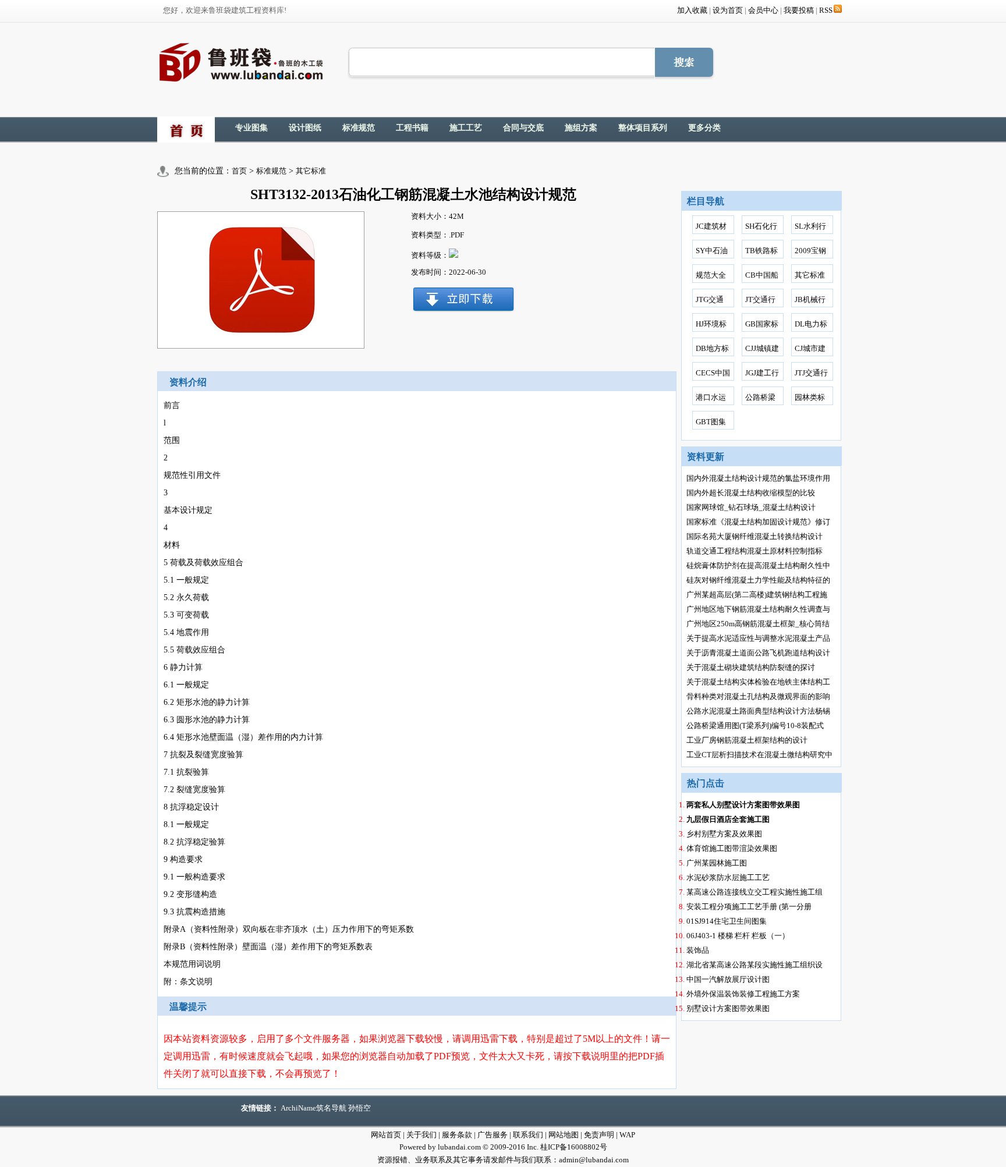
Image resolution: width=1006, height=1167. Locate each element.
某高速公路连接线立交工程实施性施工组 (754, 892)
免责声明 (599, 1134)
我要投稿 (799, 10)
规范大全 (711, 275)
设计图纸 (305, 127)
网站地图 (563, 1134)
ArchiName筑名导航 (313, 1108)
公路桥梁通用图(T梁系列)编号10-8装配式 (755, 725)
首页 (239, 170)
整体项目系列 (642, 127)
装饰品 (697, 950)
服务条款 (457, 1134)
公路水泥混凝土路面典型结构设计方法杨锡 (758, 711)
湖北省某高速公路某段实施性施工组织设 (754, 964)
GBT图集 (711, 421)
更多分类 (704, 127)
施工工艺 (465, 127)
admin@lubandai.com (594, 1159)
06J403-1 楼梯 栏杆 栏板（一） (737, 935)
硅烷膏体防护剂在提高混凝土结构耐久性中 (758, 565)
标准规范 (358, 127)
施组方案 (581, 127)
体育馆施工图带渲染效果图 (731, 848)
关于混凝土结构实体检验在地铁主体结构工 (758, 682)
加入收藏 (692, 10)
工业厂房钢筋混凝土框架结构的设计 (746, 740)
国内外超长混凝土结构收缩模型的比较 (750, 492)
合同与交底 (523, 127)
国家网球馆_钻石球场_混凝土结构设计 (751, 507)
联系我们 (528, 1134)
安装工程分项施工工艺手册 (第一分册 (749, 906)
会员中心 (763, 10)
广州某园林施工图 (716, 863)
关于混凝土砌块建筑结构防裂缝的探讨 (750, 667)
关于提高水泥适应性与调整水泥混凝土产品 (758, 638)
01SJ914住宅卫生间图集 (726, 921)
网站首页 (386, 1134)
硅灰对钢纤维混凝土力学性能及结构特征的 (758, 580)
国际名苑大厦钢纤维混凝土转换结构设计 (754, 536)
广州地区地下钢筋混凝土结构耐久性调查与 (758, 609)
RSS (826, 10)
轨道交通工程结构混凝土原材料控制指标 (754, 551)
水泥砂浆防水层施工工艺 (728, 877)
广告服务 (492, 1134)
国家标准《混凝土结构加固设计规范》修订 (758, 521)
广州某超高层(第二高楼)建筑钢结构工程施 (756, 594)
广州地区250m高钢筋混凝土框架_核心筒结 (758, 623)
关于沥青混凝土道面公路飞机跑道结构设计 (758, 652)
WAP (627, 1134)
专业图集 (251, 127)
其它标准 (311, 170)
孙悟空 (359, 1108)
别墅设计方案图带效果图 (728, 1008)
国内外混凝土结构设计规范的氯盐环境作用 (758, 478)
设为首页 (728, 10)
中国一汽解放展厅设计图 (728, 979)
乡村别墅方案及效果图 (724, 833)
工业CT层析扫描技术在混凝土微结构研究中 (759, 754)
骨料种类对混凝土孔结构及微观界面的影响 (758, 696)
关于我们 (421, 1134)
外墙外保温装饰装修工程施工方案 (743, 993)
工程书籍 (412, 127)
